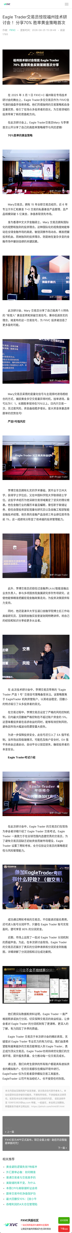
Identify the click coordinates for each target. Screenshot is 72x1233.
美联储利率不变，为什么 (21, 1182)
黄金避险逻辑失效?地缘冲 (21, 1166)
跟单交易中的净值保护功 (21, 1193)
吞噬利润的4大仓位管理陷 (21, 1204)
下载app (64, 1228)
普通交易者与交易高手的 (21, 1177)
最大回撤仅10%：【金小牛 (21, 1199)
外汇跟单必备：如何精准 (21, 1172)
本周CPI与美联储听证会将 (21, 1188)
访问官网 (64, 1220)
